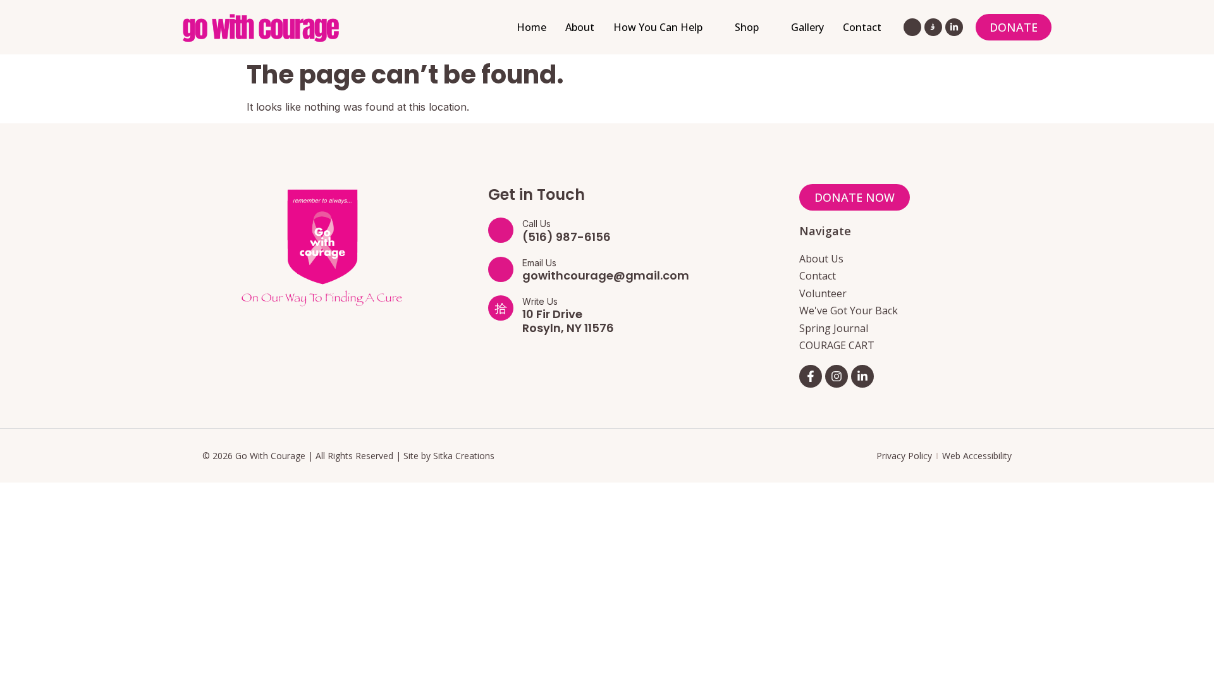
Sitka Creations (463, 456)
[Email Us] (500, 269)
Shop (747, 27)
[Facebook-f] (810, 376)
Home (531, 27)
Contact (862, 27)
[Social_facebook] (912, 27)
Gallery (807, 27)
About (579, 27)
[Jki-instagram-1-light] (933, 27)
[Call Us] (500, 230)
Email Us (539, 262)
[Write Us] (500, 308)
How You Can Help (657, 27)
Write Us (540, 301)
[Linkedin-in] (954, 27)
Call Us (536, 223)
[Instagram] (836, 376)
